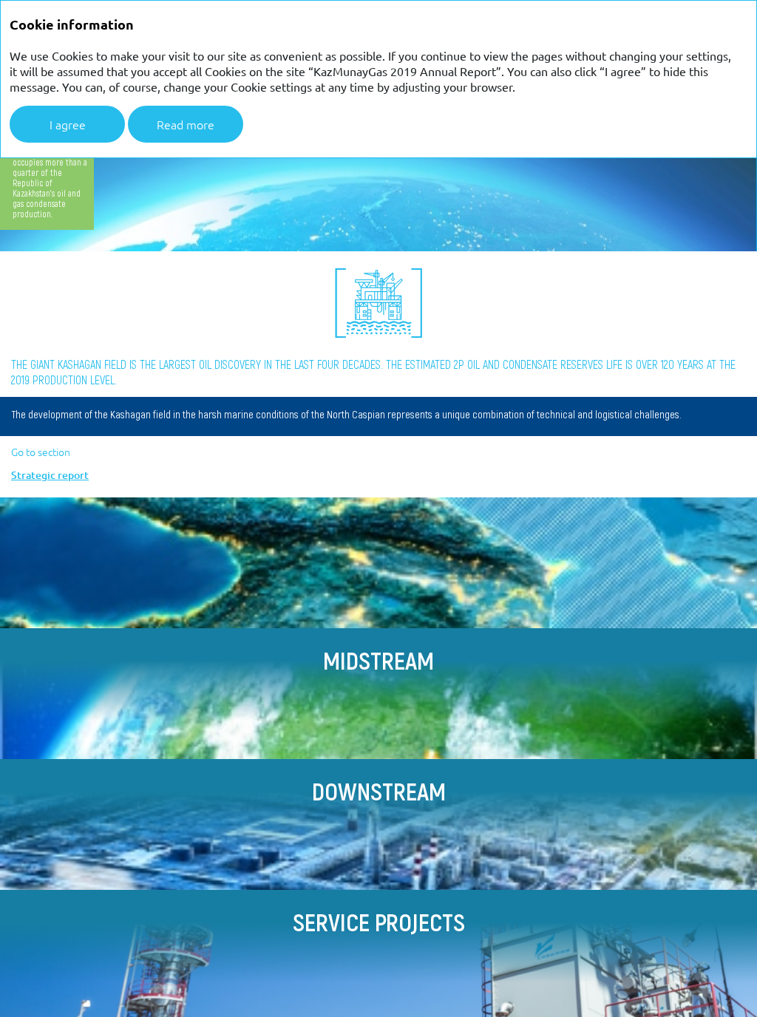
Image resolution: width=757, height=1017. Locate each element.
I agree (68, 124)
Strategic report (50, 475)
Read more (185, 124)
